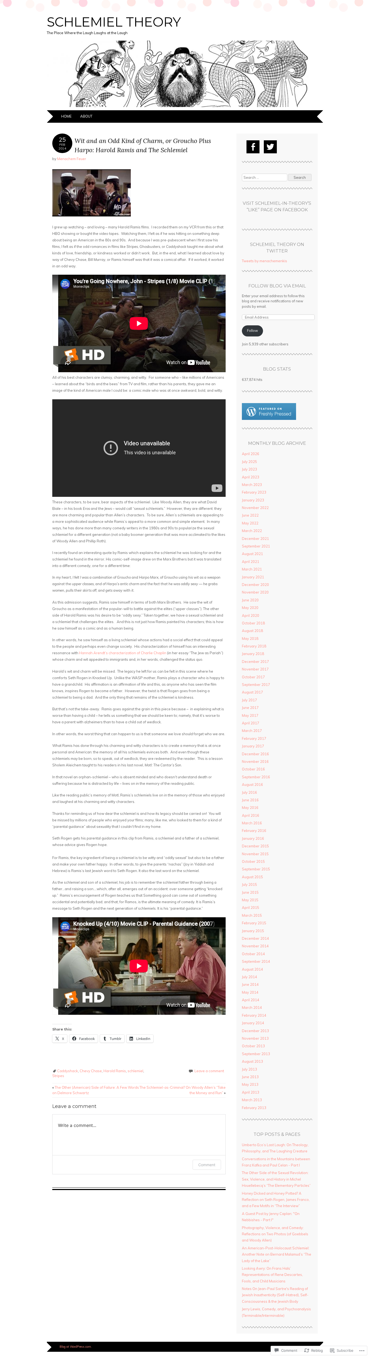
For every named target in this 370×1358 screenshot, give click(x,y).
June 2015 (250, 892)
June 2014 (250, 984)
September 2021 (256, 546)
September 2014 (256, 961)
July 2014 (249, 977)
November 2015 (255, 854)
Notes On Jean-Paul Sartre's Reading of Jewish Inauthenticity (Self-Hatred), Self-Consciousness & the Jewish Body (275, 1295)
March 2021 (252, 569)
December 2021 (255, 538)
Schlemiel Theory (114, 22)
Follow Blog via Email (277, 286)
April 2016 (250, 815)
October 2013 (253, 1046)
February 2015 (254, 923)
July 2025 (249, 461)
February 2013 (254, 1108)
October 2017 (253, 677)
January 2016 (253, 838)
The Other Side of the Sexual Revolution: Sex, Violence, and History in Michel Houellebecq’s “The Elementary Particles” (276, 1179)
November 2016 (255, 761)
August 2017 (252, 692)
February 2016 (254, 830)
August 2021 (252, 554)
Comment (206, 1164)
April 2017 (250, 723)
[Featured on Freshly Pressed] (269, 418)
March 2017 (252, 730)
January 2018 (253, 654)
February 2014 (254, 1015)
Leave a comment (209, 1071)
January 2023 (253, 500)
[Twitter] (270, 146)
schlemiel (135, 1071)
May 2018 (250, 638)
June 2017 (250, 707)
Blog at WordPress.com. (76, 1347)
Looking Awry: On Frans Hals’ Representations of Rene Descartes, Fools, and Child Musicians (272, 1274)
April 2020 (250, 615)
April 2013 (250, 1092)
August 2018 (252, 630)
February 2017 (254, 738)
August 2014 (252, 969)
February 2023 (254, 492)
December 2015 (255, 846)
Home (66, 116)
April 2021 (250, 561)
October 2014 (253, 954)
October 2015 (253, 861)
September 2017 (256, 684)
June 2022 (250, 515)
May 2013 (250, 1084)
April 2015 (250, 907)
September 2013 (256, 1054)
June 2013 (250, 1077)
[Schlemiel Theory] (185, 107)
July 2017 (249, 700)
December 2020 (255, 584)
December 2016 (255, 754)
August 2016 (252, 784)
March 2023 (252, 484)
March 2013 (252, 1100)
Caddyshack (67, 1071)
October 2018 (253, 623)
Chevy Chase (91, 1071)
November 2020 (255, 592)
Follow (252, 330)
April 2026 (250, 454)
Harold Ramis (114, 1071)
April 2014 (250, 1000)
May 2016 (250, 807)
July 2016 (249, 792)
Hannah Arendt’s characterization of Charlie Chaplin (122, 653)
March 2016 (252, 823)
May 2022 (250, 523)
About (86, 116)
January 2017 (253, 746)
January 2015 (253, 931)
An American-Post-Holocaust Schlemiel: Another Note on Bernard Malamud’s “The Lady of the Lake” (276, 1254)
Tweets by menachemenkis (264, 261)
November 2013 (255, 1038)
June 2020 (250, 600)
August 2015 (252, 877)
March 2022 (252, 531)
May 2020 (250, 607)
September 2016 (256, 777)
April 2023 (250, 477)
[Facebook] (252, 146)
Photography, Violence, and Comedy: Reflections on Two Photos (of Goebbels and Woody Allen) (275, 1234)
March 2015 (252, 915)
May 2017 (250, 715)
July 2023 (249, 469)
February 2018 (254, 646)
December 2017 (255, 661)
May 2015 (250, 900)
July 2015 (249, 884)
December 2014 (255, 938)
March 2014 (252, 1007)
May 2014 (250, 992)
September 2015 (256, 869)
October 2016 (253, 769)
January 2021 (253, 577)
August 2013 (252, 1061)
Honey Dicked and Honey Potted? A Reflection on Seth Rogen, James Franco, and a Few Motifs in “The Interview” (276, 1199)
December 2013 (255, 1031)
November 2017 (255, 669)
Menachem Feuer (71, 159)
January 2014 (253, 1023)
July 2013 (249, 1069)
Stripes (58, 1076)
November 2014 (255, 946)
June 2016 (250, 800)
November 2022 (255, 507)
